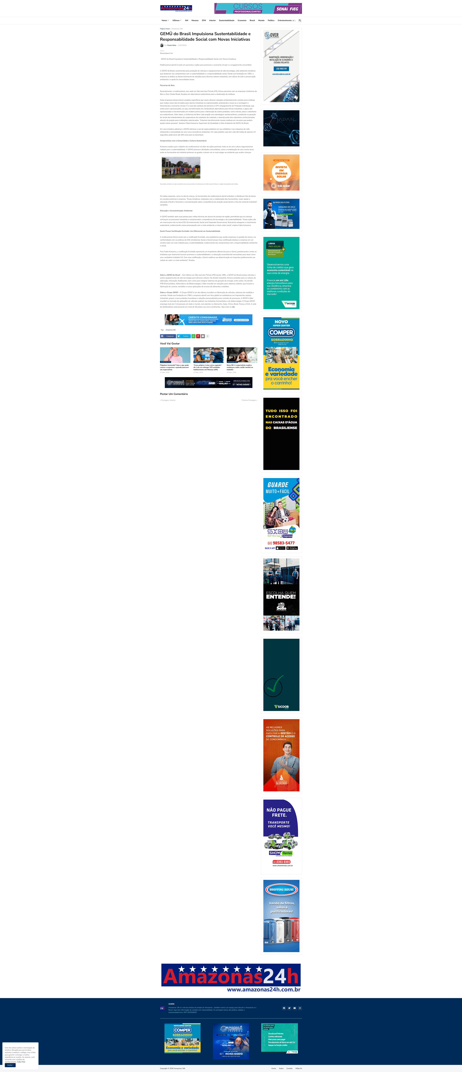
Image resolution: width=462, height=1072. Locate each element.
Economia (242, 20)
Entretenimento (285, 20)
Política (271, 20)
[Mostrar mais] (207, 336)
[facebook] (284, 1008)
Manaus (195, 20)
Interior (212, 20)
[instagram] (300, 1008)
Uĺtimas (176, 20)
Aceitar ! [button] (10, 1065)
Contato (289, 1068)
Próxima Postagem (249, 400)
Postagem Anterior (168, 400)
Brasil (252, 20)
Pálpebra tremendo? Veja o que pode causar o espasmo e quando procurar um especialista (174, 367)
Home (164, 20)
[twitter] (289, 1008)
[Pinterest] (198, 336)
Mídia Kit (298, 1068)
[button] (294, 20)
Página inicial (165, 29)
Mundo (261, 20)
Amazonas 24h (177, 29)
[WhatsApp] (193, 336)
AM (186, 20)
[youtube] (295, 1008)
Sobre (281, 1068)
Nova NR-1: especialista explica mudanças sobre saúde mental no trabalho (240, 367)
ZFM (204, 20)
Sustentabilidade (226, 20)
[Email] (203, 336)
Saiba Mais (21, 1062)
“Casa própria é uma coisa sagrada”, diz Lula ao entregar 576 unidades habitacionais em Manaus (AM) (207, 367)
